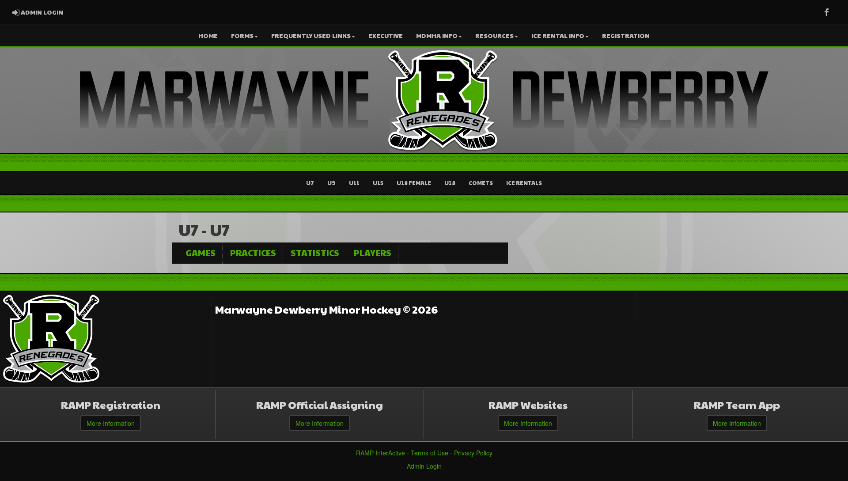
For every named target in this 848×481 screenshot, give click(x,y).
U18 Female (414, 183)
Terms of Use (429, 452)
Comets (481, 183)
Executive (385, 35)
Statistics (315, 252)
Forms (242, 35)
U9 (331, 183)
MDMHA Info (437, 35)
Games (201, 252)
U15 (378, 183)
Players (372, 252)
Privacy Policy (473, 452)
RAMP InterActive (380, 452)
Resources (494, 35)
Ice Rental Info (557, 35)
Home (208, 35)
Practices (253, 252)
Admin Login (424, 466)
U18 (449, 183)
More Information (111, 423)
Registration (626, 35)
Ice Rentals (524, 183)
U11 (354, 183)
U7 (310, 183)
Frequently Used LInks (311, 35)
